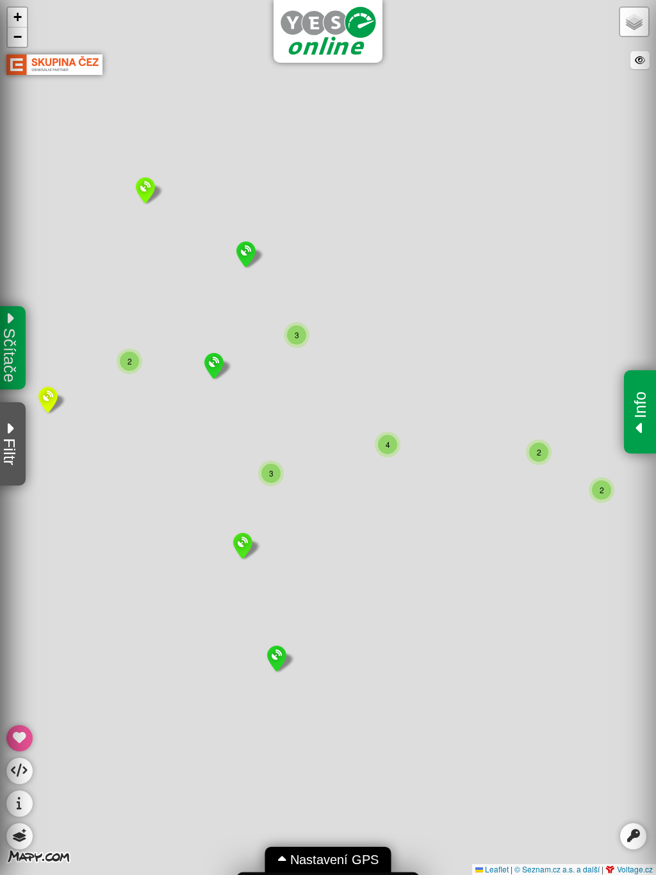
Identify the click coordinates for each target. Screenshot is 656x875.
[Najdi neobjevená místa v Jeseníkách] (19, 738)
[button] (19, 771)
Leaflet (496, 868)
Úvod (328, 30)
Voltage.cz (634, 868)
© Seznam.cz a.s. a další (557, 868)
